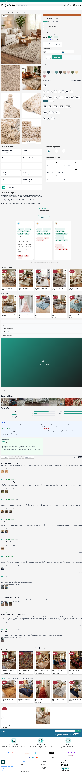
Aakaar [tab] (22, 678)
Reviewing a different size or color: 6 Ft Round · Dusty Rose (11, 637)
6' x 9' (67, 97)
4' (51, 91)
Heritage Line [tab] (15, 678)
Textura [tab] (3, 678)
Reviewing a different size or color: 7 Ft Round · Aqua (10, 601)
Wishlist (77, 5)
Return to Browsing (5, 12)
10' (71, 91)
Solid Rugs (16, 12)
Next (50, 648)
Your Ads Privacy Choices (6, 768)
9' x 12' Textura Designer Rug (75, 699)
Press (42, 770)
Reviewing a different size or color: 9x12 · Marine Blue (10, 528)
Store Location (23, 764)
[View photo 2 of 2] (6, 471)
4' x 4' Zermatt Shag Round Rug (8, 314)
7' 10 (67, 91)
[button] (39, 16)
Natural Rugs (26, 8)
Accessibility (43, 768)
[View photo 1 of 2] (2, 471)
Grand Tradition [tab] (29, 678)
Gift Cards (23, 761)
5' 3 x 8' (61, 97)
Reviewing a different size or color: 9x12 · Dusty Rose (10, 468)
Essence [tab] (8, 678)
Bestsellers (23, 768)
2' (44, 91)
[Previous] (2, 280)
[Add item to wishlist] (15, 271)
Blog (22, 763)
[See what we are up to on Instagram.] (63, 762)
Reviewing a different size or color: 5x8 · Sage (10, 451)
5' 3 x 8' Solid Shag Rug (74, 288)
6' (59, 91)
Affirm (22, 767)
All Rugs (2, 8)
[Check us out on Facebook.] (61, 762)
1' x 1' (45, 85)
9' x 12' (51, 100)
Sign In (71, 5)
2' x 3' (45, 97)
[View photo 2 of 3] (6, 511)
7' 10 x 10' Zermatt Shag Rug (41, 288)
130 (47, 648)
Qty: (45, 57)
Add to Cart (57, 57)
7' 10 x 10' (77, 97)
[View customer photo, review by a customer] (5, 402)
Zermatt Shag (22, 12)
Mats (51, 8)
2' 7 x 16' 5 (68, 106)
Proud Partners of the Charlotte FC (27, 760)
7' (48, 118)
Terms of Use (4, 766)
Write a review (55, 21)
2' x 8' (50, 106)
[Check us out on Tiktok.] (66, 762)
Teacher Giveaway (24, 773)
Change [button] (50, 66)
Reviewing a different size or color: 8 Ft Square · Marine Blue (11, 622)
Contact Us (43, 760)
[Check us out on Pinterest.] (68, 762)
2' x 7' (45, 106)
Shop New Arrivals (41, 1)
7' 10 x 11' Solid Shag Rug (7, 288)
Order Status (78, 1)
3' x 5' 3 (50, 97)
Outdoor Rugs (33, 8)
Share (54, 61)
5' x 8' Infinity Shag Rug (23, 288)
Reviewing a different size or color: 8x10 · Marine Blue (10, 584)
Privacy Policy (76, 733)
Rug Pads (46, 8)
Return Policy (43, 767)
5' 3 (55, 91)
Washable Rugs (18, 8)
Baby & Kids (40, 8)
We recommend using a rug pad (56, 48)
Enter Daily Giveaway (25, 771)
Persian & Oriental (9, 8)
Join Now (78, 730)
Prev (37, 648)
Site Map (22, 765)
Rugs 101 (42, 765)
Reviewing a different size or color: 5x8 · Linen (9, 545)
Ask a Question (46, 61)
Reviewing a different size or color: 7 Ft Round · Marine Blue (11, 565)
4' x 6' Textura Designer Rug (7, 699)
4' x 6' (56, 97)
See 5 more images (31, 141)
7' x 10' (72, 97)
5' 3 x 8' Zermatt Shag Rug (57, 288)
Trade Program (23, 770)
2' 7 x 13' (61, 106)
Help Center (43, 764)
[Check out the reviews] (65, 769)
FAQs (42, 763)
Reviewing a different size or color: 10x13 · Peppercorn (10, 508)
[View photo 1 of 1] (2, 548)
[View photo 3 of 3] (10, 511)
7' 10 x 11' (45, 100)
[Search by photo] (17, 5)
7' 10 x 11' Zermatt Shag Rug (7, 725)
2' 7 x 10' (55, 106)
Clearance (79, 8)
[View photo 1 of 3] (2, 511)
